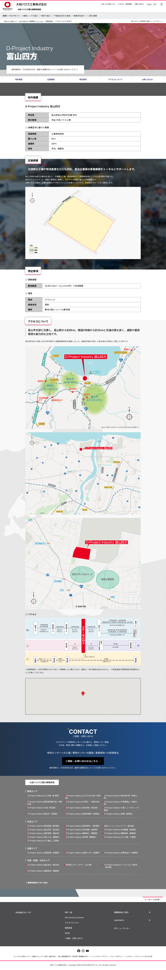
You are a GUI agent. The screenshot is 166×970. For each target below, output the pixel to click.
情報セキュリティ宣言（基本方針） (44, 956)
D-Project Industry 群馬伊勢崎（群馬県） (83, 813)
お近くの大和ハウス (108, 4)
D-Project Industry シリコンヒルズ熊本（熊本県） (120, 865)
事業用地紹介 (49, 21)
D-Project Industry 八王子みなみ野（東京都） (83, 796)
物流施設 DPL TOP (23, 912)
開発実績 (68, 928)
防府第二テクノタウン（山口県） (79, 864)
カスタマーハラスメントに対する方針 (139, 956)
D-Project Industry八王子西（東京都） (43, 795)
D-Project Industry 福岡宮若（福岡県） (43, 870)
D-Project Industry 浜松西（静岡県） (81, 837)
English (149, 4)
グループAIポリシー (118, 956)
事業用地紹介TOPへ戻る (37, 882)
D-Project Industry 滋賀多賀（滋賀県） (43, 852)
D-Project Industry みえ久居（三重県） (120, 837)
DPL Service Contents (74, 917)
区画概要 (51, 79)
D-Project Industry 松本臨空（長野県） (120, 829)
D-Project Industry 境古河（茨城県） (43, 813)
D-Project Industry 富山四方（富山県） (43, 829)
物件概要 (18, 79)
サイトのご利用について (22, 956)
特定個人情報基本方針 (80, 956)
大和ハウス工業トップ (10, 21)
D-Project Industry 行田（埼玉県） (42, 807)
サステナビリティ (72, 922)
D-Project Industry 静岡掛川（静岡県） (82, 833)
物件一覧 (68, 912)
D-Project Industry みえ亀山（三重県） (43, 840)
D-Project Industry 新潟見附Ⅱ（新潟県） (83, 825)
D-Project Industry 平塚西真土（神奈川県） (120, 802)
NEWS (67, 933)
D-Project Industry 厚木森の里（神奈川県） (120, 796)
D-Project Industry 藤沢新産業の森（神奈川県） (44, 802)
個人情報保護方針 (64, 956)
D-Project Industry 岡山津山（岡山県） (43, 864)
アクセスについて (115, 79)
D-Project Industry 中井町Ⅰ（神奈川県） (83, 801)
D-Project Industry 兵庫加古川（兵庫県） (121, 852)
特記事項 (83, 79)
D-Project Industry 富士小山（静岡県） (43, 837)
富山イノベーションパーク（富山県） (119, 825)
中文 (154, 4)
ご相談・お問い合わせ (74, 938)
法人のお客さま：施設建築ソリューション (31, 21)
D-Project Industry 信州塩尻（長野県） (82, 829)
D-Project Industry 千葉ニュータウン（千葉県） (121, 808)
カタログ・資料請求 (125, 4)
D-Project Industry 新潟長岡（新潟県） (43, 825)
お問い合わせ (139, 4)
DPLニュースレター (122, 928)
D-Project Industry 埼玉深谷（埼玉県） (82, 807)
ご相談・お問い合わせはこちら (81, 761)
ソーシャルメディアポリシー (99, 956)
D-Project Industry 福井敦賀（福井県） (43, 833)
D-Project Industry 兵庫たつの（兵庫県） (83, 852)
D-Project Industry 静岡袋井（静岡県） (120, 833)
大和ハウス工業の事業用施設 (29, 9)
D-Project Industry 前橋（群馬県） (119, 813)
